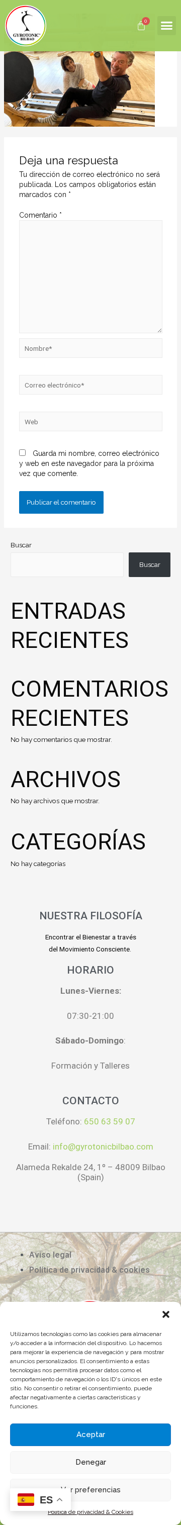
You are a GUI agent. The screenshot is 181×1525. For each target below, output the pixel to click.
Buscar (21, 545)
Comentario (40, 215)
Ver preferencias (91, 1489)
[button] (166, 1314)
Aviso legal (50, 1255)
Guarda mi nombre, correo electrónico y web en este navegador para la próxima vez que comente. (89, 463)
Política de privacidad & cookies (89, 1270)
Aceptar (90, 1434)
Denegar (90, 1462)
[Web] (90, 423)
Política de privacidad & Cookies (90, 1511)
